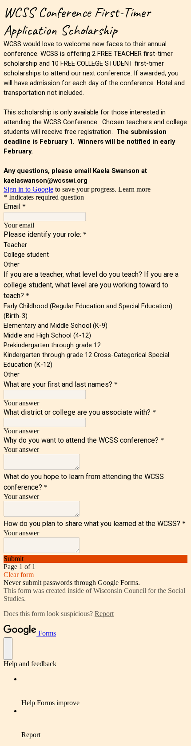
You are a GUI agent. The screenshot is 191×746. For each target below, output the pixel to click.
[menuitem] (104, 691)
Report (104, 613)
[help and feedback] (8, 648)
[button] (95, 559)
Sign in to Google (28, 189)
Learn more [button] (134, 189)
